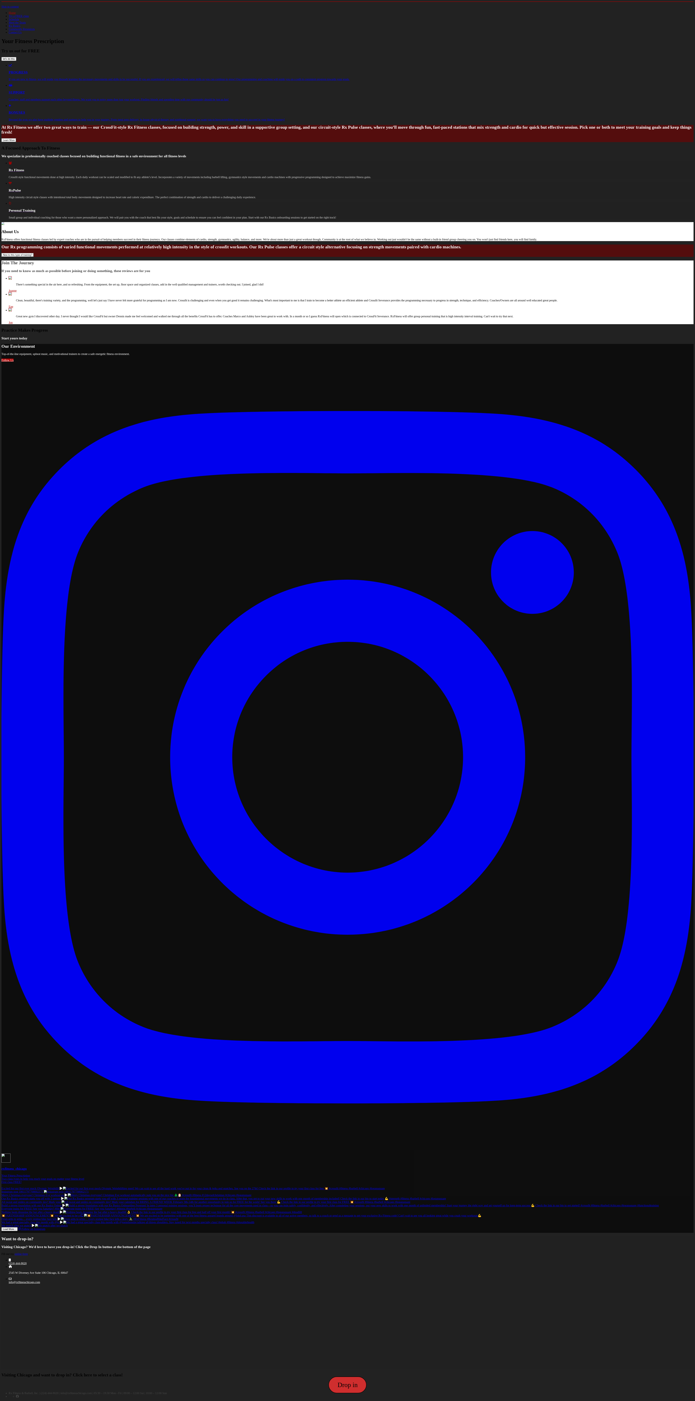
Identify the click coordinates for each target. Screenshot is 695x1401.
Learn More (9, 140)
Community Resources (22, 29)
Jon (11, 322)
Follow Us (7, 360)
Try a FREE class (19, 16)
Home (12, 12)
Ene (11, 306)
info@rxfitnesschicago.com (24, 1282)
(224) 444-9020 (18, 1263)
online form (21, 1253)
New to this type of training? (17, 255)
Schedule (14, 19)
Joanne (13, 290)
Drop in (348, 1385)
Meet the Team (17, 22)
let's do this (9, 59)
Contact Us (15, 32)
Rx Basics (14, 25)
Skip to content (10, 6)
